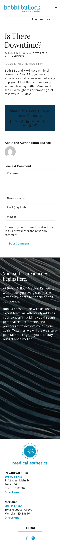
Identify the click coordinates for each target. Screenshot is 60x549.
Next (49, 19)
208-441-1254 (13, 506)
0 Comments (18, 55)
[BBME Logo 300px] (22, 4)
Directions (12, 492)
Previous (37, 19)
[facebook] (26, 538)
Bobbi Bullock (14, 53)
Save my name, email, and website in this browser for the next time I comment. (29, 231)
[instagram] (33, 538)
